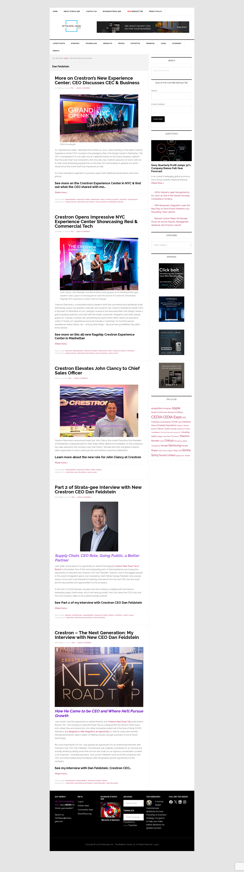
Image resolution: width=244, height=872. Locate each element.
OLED (162, 441)
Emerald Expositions (167, 425)
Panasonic (178, 441)
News (103, 199)
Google (174, 429)
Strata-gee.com (71, 26)
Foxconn (180, 425)
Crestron (70, 472)
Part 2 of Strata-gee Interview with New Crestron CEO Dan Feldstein (98, 489)
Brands (68, 615)
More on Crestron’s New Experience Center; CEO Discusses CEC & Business (97, 80)
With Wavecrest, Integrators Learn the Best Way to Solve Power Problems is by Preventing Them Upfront (170, 208)
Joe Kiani (166, 436)
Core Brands (165, 422)
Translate (132, 825)
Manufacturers (83, 199)
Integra (160, 436)
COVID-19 (176, 422)
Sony (154, 455)
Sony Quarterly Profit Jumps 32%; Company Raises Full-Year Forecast (171, 168)
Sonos (186, 450)
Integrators (77, 615)
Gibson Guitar (163, 429)
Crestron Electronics (86, 202)
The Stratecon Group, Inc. (125, 844)
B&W (165, 412)
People (99, 470)
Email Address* (158, 104)
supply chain (128, 615)
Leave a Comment (83, 88)
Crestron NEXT (100, 783)
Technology (133, 199)
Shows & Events (112, 199)
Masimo (184, 436)
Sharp (154, 450)
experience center (115, 202)
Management (70, 199)
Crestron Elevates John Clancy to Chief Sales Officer (97, 370)
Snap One (178, 451)
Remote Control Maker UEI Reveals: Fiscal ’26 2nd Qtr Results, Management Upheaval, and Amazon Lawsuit (170, 221)
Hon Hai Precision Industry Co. (171, 432)
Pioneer (164, 445)
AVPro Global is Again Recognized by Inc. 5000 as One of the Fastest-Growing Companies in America (170, 195)
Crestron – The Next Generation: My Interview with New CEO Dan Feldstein (97, 635)
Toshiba (187, 456)
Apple (176, 408)
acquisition (157, 408)
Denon (154, 425)
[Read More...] (157, 183)
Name (154, 90)
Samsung (174, 445)
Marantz (177, 436)
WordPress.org (85, 814)
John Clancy (113, 353)
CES (184, 417)
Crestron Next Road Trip (119, 721)
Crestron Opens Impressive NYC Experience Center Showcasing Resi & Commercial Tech (96, 221)
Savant (184, 445)
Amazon (167, 408)
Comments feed (85, 809)
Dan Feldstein (101, 202)
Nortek (155, 440)
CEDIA (156, 417)
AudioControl (157, 412)
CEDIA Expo (172, 417)
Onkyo (169, 440)
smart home (162, 451)
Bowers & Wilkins (175, 412)
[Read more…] (61, 192)
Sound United (167, 455)
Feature (68, 351)
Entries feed (83, 805)
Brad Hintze (71, 202)
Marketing (95, 199)
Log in (80, 801)
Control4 (155, 422)
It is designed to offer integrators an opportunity (87, 731)
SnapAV (170, 451)
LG (172, 436)
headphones (181, 429)
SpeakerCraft (180, 455)
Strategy (123, 199)
